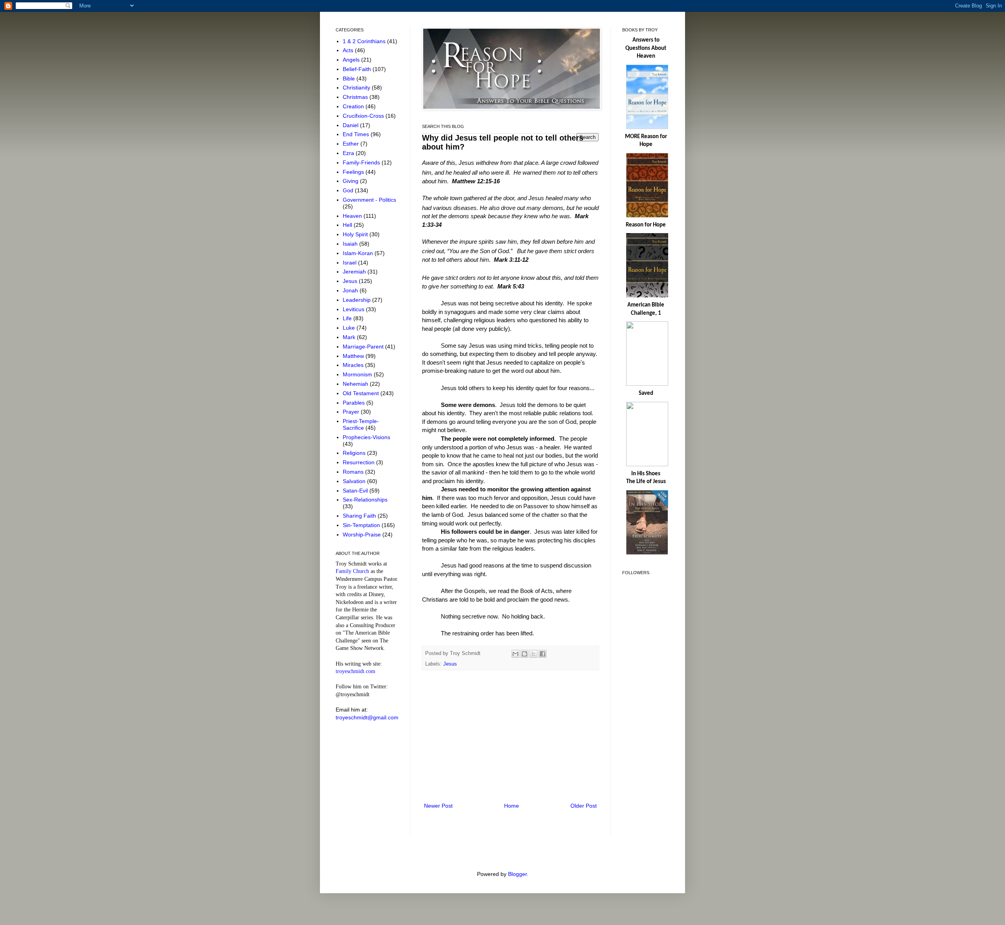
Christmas (356, 97)
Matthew (354, 356)
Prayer (352, 412)
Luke (349, 328)
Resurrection (359, 462)
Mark (350, 337)
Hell (348, 225)
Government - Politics (369, 200)
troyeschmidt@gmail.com (367, 717)
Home (511, 806)
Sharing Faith (360, 516)
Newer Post (438, 806)
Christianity (357, 87)
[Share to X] (533, 654)
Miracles (354, 365)
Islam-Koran (359, 253)
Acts (349, 50)
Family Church (352, 571)
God (349, 190)
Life (348, 318)
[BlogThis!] (524, 654)
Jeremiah (355, 271)
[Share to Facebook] (542, 654)
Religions (355, 453)
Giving (351, 181)
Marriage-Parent (364, 346)
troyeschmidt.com (355, 671)
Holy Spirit (356, 234)
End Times (357, 134)
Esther (351, 143)
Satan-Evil (356, 490)
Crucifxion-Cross (364, 116)
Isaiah (351, 244)
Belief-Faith (358, 69)
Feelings (354, 172)
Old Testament (361, 393)
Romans (354, 472)
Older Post (583, 806)
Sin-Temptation (362, 525)
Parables (354, 403)
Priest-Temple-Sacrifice (361, 424)
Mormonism (358, 374)
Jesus (450, 664)
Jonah (351, 290)
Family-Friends (362, 162)
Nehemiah (356, 384)
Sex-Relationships (365, 499)
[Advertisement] (510, 736)
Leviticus (354, 309)
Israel (350, 262)
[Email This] (515, 654)
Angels (352, 60)
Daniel (351, 125)
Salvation (355, 481)
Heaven (353, 216)
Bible (349, 78)
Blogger (517, 874)
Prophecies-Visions (366, 437)
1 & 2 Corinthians (365, 41)
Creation (354, 106)
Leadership (357, 300)
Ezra (349, 153)
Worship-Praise (362, 534)
